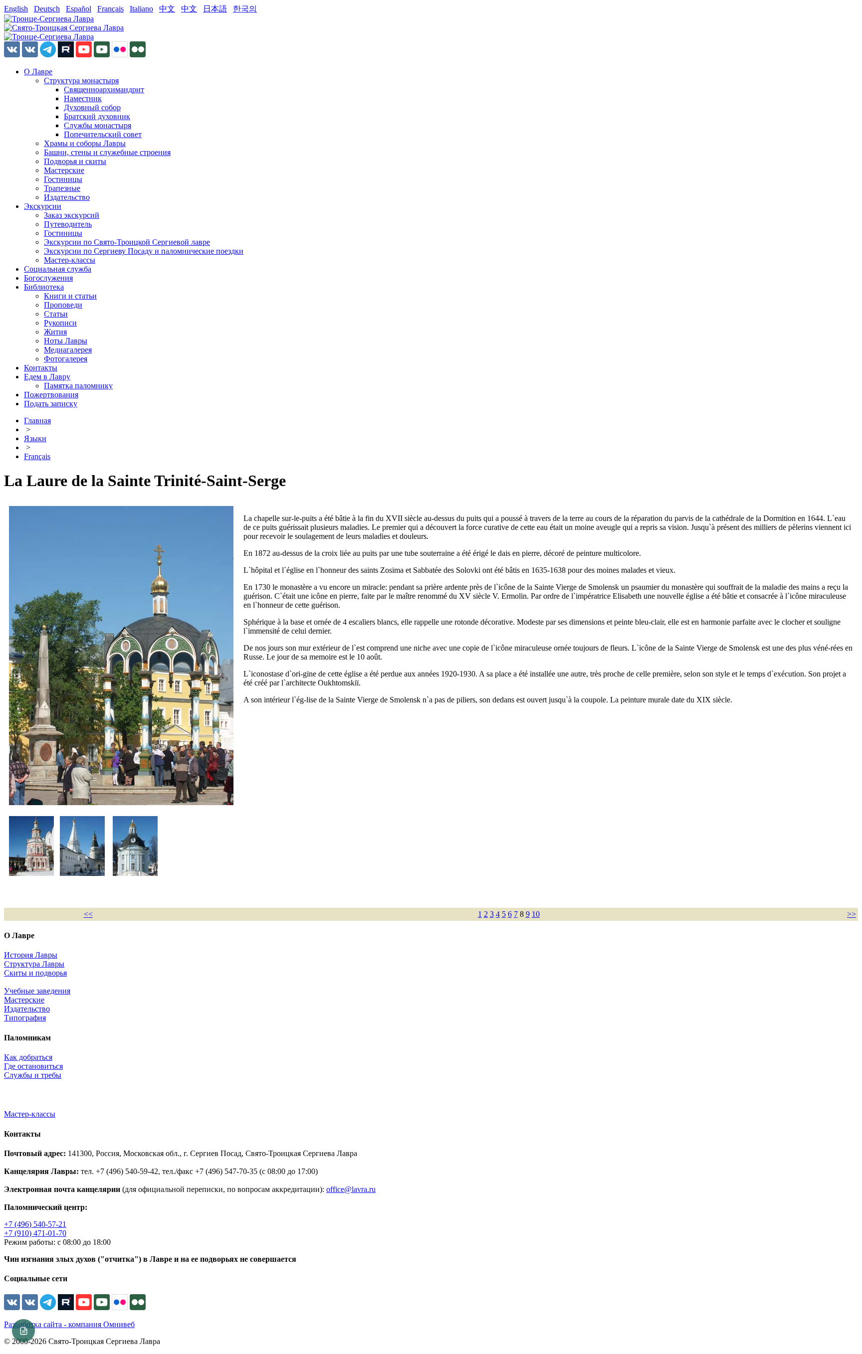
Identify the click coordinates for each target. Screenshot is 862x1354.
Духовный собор (92, 107)
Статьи (56, 314)
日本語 (215, 8)
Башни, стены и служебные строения (107, 152)
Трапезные (62, 188)
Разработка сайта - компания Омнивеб (69, 1324)
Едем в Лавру (47, 376)
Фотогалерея (65, 358)
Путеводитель (68, 224)
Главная (37, 420)
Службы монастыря (97, 125)
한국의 (245, 8)
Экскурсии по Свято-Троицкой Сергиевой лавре (127, 242)
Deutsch (47, 8)
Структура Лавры (34, 964)
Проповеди (63, 305)
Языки (35, 438)
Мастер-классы (69, 260)
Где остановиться (33, 1066)
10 (536, 914)
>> (851, 914)
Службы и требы (32, 1075)
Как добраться (28, 1057)
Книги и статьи (70, 296)
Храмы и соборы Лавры (85, 143)
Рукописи (60, 323)
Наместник (83, 98)
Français (110, 8)
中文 (167, 8)
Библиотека (44, 287)
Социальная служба (57, 269)
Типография (25, 1018)
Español (78, 8)
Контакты (40, 367)
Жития (55, 332)
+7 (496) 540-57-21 (35, 1224)
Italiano (141, 8)
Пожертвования (51, 394)
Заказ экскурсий (71, 215)
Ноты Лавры (65, 341)
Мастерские (64, 170)
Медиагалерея (68, 349)
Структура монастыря (81, 80)
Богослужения (48, 278)
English (16, 8)
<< (88, 914)
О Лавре (38, 71)
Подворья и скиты (75, 161)
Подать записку (50, 403)
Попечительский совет (103, 134)
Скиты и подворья (35, 973)
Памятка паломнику (78, 385)
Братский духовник (97, 116)
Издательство (67, 197)
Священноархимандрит (104, 89)
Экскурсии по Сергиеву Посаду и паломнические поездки (143, 251)
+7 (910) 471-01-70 (35, 1233)
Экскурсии (42, 206)
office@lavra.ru (351, 1189)
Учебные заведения (37, 991)
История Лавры (30, 955)
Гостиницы (63, 179)
